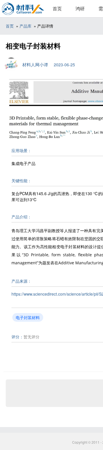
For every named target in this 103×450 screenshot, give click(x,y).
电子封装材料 (28, 317)
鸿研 (80, 8)
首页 (57, 8)
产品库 (25, 26)
